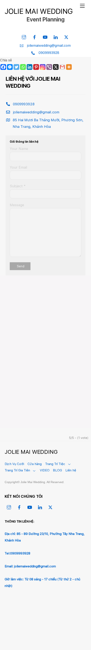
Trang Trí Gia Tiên (17, 470)
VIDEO (45, 470)
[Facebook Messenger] (10, 67)
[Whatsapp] (23, 67)
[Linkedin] (29, 67)
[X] (56, 67)
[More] (69, 67)
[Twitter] (16, 67)
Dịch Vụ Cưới (14, 464)
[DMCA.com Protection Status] (36, 633)
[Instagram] (43, 67)
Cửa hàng (35, 464)
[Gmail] (62, 67)
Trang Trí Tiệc (55, 464)
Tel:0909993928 (17, 553)
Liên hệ (70, 470)
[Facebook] (3, 67)
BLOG (57, 470)
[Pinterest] (36, 67)
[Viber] (49, 67)
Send (20, 266)
